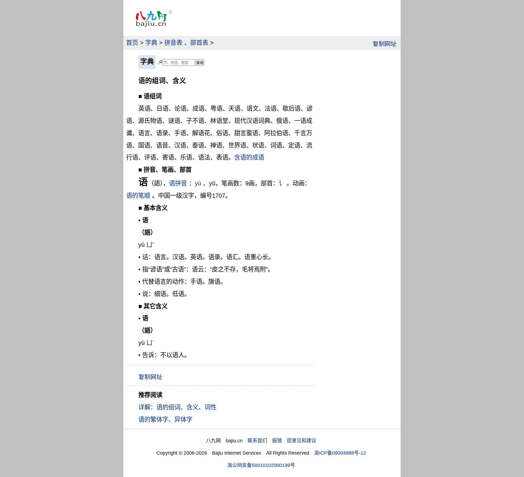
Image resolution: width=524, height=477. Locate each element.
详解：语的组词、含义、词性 (177, 407)
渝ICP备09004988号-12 (340, 453)
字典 (151, 42)
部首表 (199, 42)
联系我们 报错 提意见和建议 (282, 440)
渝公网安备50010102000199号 (261, 465)
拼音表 (173, 42)
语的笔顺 (138, 195)
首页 (132, 42)
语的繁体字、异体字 (165, 419)
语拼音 (178, 183)
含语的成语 (249, 157)
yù (198, 183)
